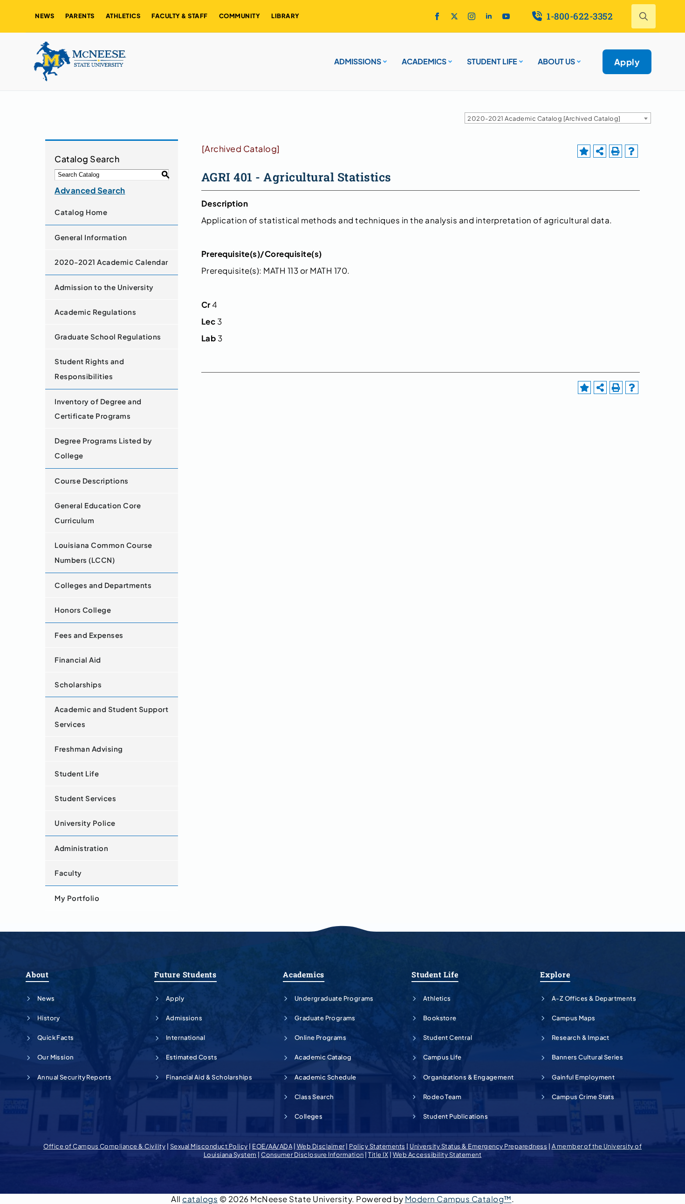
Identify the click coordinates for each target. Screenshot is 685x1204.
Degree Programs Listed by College (103, 448)
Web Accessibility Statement (437, 1154)
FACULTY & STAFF (179, 16)
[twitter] (454, 16)
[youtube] (506, 16)
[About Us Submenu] (578, 58)
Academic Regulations (95, 311)
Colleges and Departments (103, 585)
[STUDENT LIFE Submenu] (520, 58)
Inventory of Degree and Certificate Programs (98, 409)
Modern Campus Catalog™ (458, 1199)
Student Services (85, 798)
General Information (91, 237)
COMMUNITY (239, 16)
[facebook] (437, 16)
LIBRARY (285, 16)
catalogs (200, 1199)
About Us (556, 61)
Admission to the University (104, 287)
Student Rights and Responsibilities (89, 369)
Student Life (77, 773)
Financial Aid (78, 659)
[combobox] (558, 118)
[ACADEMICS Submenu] (449, 58)
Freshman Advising (89, 748)
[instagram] (471, 16)
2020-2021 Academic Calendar (111, 261)
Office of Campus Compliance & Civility (104, 1146)
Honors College (83, 609)
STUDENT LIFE (492, 61)
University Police (85, 822)
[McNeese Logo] (80, 61)
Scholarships (78, 684)
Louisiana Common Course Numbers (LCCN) (103, 552)
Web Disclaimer (321, 1146)
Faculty (68, 872)
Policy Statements (377, 1146)
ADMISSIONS (357, 61)
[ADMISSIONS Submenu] (384, 58)
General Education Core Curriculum (98, 513)
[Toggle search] (643, 16)
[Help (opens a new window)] (631, 151)
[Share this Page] (599, 151)
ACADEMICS (424, 61)
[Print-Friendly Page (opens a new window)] (615, 151)
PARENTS (80, 16)
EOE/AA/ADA (272, 1146)
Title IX (378, 1154)
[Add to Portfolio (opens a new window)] (583, 151)
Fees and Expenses (89, 634)
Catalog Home (81, 212)
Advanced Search (90, 190)
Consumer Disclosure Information (312, 1154)
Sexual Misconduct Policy (209, 1146)
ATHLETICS (123, 16)
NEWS (44, 16)
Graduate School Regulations (108, 336)
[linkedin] (488, 16)
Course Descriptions (92, 480)
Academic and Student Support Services (111, 716)
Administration (81, 848)
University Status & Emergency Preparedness (478, 1146)
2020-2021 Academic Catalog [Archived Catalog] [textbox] (544, 118)
